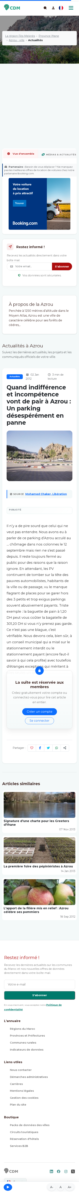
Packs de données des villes (29, 1125)
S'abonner (62, 266)
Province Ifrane (49, 36)
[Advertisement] (39, 94)
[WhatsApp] (56, 748)
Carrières (16, 1084)
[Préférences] (61, 8)
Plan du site (18, 1104)
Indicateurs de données (26, 1049)
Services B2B (19, 1146)
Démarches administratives (29, 1077)
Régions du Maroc (22, 1028)
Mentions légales (22, 1090)
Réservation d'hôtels (24, 1139)
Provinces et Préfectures (27, 1035)
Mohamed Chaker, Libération (46, 494)
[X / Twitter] (48, 748)
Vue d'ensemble (23, 153)
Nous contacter (21, 1070)
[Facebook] (40, 748)
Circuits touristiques (24, 1132)
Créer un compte (39, 711)
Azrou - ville (16, 40)
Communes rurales (23, 1042)
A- (51, 1187)
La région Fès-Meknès (20, 36)
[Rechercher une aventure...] (45, 8)
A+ (69, 1187)
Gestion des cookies (24, 1097)
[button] (53, 8)
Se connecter (39, 720)
